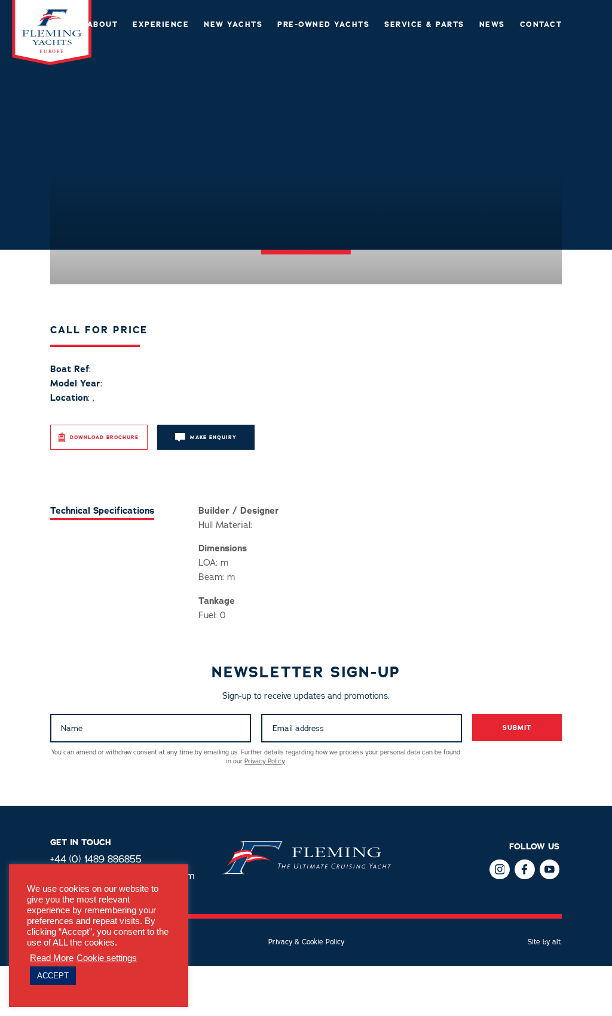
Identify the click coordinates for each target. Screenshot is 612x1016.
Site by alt (544, 942)
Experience (161, 25)
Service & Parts (424, 25)
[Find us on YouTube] (549, 869)
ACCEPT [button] (53, 975)
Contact (541, 25)
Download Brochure (104, 437)
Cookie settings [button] (106, 958)
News (492, 25)
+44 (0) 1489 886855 (96, 859)
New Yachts (233, 25)
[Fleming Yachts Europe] (52, 62)
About (102, 25)
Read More (52, 958)
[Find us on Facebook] (499, 869)
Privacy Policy (264, 761)
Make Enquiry (213, 437)
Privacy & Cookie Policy (306, 942)
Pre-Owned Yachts (323, 25)
